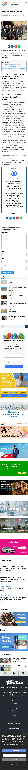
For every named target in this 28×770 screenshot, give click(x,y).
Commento (4, 232)
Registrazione (17, 369)
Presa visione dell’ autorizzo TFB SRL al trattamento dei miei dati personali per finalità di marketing (14, 393)
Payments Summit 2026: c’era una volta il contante (17, 317)
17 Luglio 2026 (12, 319)
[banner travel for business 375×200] (14, 547)
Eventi (1, 575)
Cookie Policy (6, 743)
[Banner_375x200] (14, 450)
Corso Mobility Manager (20, 666)
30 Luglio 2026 (12, 284)
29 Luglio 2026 (12, 292)
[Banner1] (14, 487)
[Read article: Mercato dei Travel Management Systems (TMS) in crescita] (4, 303)
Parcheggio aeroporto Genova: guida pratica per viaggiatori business (17, 289)
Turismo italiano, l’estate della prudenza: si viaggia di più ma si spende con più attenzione (14, 579)
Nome (3, 251)
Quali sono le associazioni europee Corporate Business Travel (11, 65)
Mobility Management (5, 586)
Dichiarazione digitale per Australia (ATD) (16, 310)
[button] (25, 3)
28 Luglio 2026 (12, 298)
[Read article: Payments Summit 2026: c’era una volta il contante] (4, 318)
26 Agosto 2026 (4, 572)
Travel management (9, 7)
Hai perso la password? (9, 369)
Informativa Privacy (11, 392)
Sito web (3, 265)
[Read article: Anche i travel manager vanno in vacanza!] (4, 282)
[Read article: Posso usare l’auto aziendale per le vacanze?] (4, 297)
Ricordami (8, 363)
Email (3, 258)
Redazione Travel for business (14, 179)
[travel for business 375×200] (14, 430)
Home (2, 7)
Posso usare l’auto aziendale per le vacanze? (16, 296)
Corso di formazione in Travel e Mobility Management (19, 660)
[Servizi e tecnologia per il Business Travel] (14, 509)
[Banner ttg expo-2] (14, 525)
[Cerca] (26, 326)
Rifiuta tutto (14, 755)
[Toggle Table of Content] (23, 62)
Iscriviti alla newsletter (14, 396)
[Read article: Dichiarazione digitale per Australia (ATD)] (4, 311)
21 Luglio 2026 (12, 313)
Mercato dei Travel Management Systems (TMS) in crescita (17, 303)
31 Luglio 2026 (3, 583)
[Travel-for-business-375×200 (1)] (14, 468)
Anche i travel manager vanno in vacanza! (17, 281)
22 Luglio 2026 (12, 306)
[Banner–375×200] (14, 410)
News (1, 564)
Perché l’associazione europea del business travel (14, 69)
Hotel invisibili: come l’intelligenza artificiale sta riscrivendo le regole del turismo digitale (13, 568)
